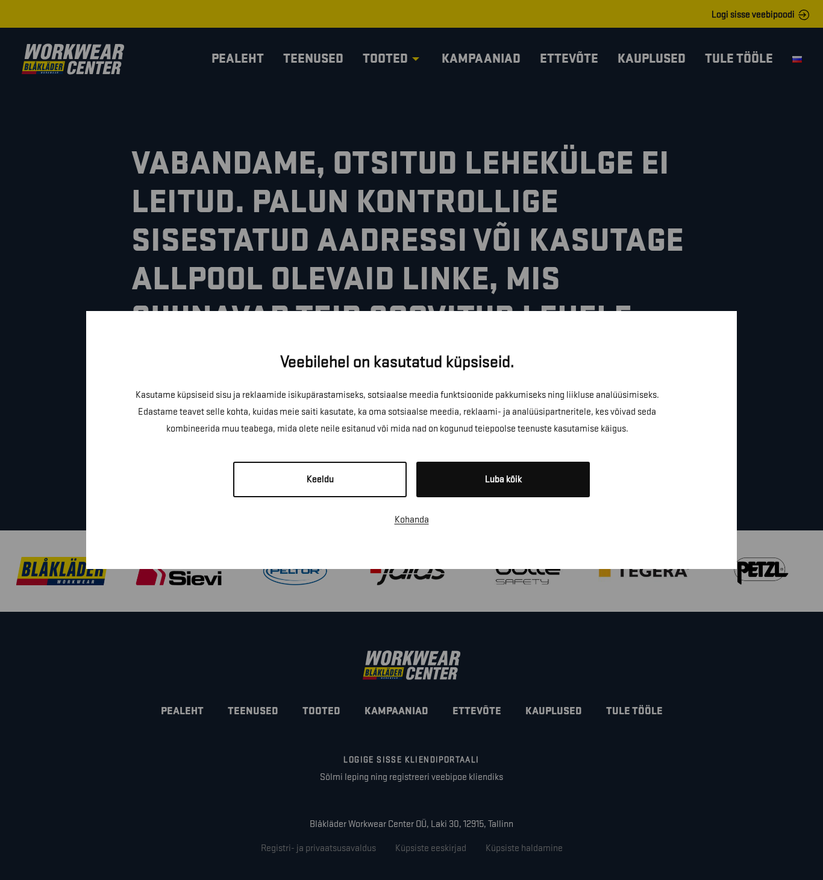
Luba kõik (503, 479)
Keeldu (320, 479)
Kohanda (412, 520)
